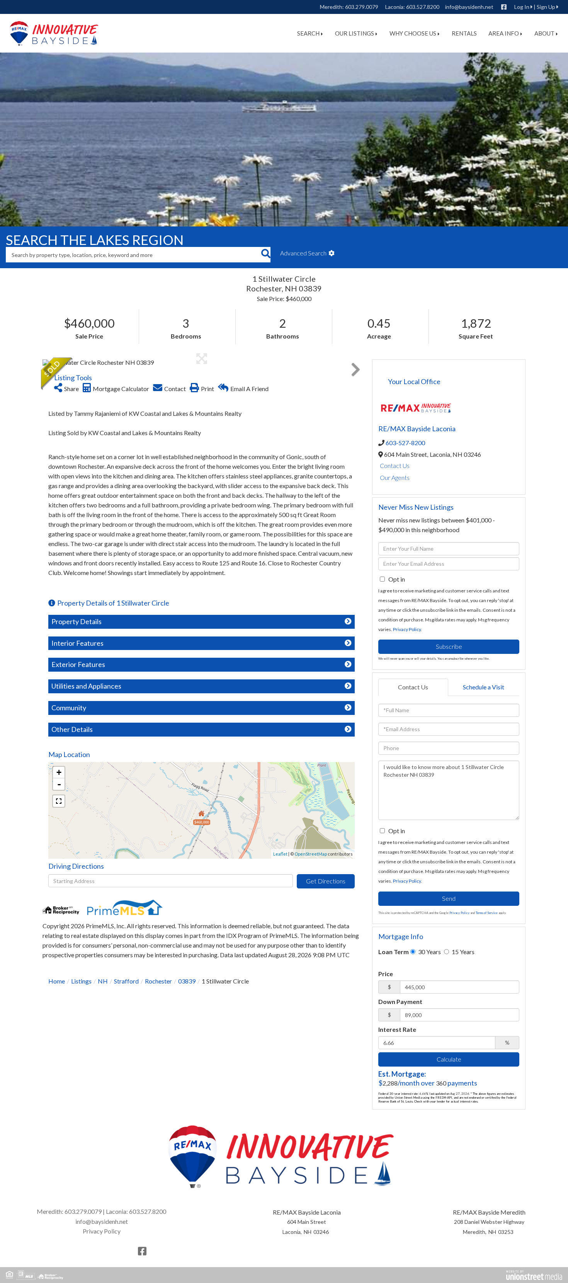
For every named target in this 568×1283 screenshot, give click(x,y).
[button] (265, 254)
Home (56, 981)
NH (103, 981)
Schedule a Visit (483, 687)
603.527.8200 (422, 6)
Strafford (126, 981)
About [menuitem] (544, 33)
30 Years (429, 951)
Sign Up (546, 6)
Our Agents (395, 477)
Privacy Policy (407, 629)
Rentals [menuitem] (464, 33)
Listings (81, 981)
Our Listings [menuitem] (354, 33)
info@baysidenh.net (469, 6)
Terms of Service (487, 913)
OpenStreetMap (310, 853)
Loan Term (393, 951)
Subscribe (449, 646)
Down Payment (400, 1001)
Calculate (449, 1059)
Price (385, 973)
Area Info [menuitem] (503, 33)
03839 (187, 981)
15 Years (462, 951)
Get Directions (325, 881)
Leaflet (280, 853)
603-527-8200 (405, 442)
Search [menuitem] (308, 33)
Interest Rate (397, 1029)
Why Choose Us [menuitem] (412, 33)
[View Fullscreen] (59, 801)
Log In (521, 6)
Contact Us (395, 465)
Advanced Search (303, 253)
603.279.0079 (361, 6)
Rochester (158, 981)
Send (449, 898)
